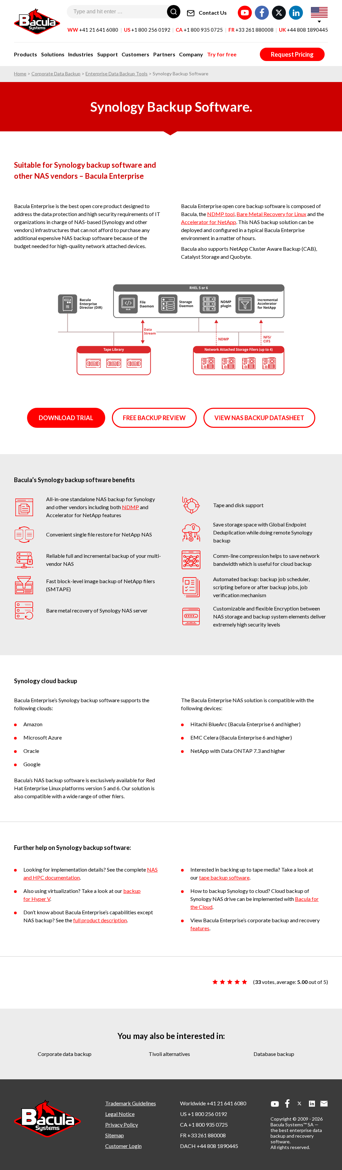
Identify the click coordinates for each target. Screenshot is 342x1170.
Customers (135, 54)
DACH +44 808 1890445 (209, 1146)
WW (92, 30)
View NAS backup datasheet (259, 417)
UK (303, 30)
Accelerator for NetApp (208, 222)
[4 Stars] (237, 982)
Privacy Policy (121, 1124)
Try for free (221, 54)
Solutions (52, 54)
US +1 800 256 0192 (203, 1114)
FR (251, 30)
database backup (273, 1054)
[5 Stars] (244, 982)
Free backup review (154, 417)
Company (191, 54)
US (147, 30)
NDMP (130, 507)
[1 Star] (215, 982)
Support (107, 54)
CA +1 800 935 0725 (204, 1124)
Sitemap (114, 1135)
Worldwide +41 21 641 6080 (213, 1103)
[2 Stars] (222, 982)
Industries (80, 54)
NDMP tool (220, 214)
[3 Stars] (229, 982)
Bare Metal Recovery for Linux (271, 214)
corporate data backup (65, 1054)
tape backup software (224, 877)
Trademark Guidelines (130, 1103)
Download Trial (66, 417)
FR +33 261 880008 (203, 1135)
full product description (100, 920)
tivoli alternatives (169, 1054)
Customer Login (123, 1146)
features (199, 928)
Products (25, 54)
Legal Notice (120, 1114)
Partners (164, 54)
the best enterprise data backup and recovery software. (296, 1135)
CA (199, 30)
